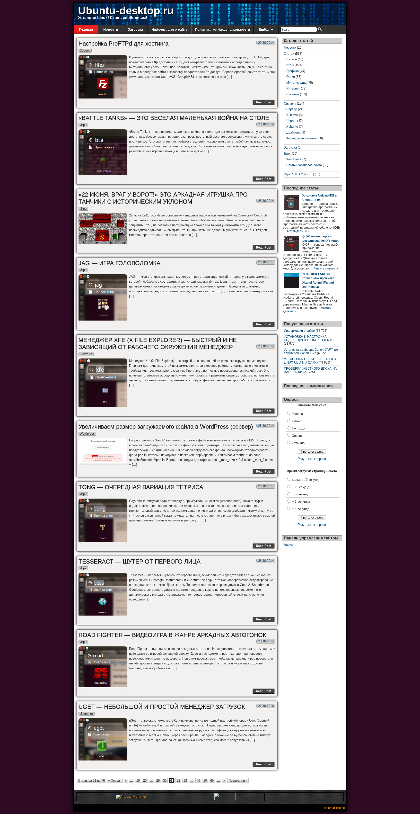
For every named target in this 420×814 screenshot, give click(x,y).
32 (178, 780)
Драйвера (293, 132)
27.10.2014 (266, 706)
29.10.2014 (266, 43)
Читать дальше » (297, 231)
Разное (291, 59)
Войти (288, 545)
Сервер (85, 50)
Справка (290, 103)
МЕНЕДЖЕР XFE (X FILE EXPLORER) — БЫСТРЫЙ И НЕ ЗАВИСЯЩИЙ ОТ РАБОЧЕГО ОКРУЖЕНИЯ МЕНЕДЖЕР (158, 343)
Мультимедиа (296, 82)
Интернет (86, 714)
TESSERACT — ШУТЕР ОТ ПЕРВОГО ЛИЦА (140, 561)
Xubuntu (292, 126)
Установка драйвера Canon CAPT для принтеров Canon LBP (312, 351)
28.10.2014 (266, 124)
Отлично (298, 443)
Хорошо (297, 436)
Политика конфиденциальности (222, 29)
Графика (292, 71)
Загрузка (135, 29)
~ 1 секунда (300, 509)
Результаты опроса (312, 459)
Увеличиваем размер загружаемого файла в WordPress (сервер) (166, 426)
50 (205, 780)
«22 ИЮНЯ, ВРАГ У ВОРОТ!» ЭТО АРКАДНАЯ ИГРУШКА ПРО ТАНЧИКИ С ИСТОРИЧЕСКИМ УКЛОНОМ (163, 198)
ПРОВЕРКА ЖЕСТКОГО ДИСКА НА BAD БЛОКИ (310, 370)
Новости (110, 29)
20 (145, 780)
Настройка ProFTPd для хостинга (123, 43)
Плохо (296, 421)
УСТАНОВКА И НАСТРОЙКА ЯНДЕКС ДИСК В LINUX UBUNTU (308, 338)
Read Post (263, 102)
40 (198, 780)
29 (158, 780)
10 (138, 780)
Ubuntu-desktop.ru (126, 11)
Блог (287, 153)
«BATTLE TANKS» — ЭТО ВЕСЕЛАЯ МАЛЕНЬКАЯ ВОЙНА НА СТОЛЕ (174, 118)
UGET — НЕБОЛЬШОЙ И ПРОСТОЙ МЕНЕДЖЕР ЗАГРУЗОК (162, 706)
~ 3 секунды (301, 501)
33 (185, 780)
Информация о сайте (169, 29)
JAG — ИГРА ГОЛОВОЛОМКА (119, 263)
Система (86, 354)
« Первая (115, 780)
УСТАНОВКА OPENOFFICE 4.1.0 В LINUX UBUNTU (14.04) (310, 360)
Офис (290, 77)
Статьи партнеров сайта (304, 165)
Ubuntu (291, 121)
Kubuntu (292, 115)
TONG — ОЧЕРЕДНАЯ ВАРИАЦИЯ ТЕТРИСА (141, 487)
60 (212, 780)
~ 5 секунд (300, 494)
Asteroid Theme (334, 808)
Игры (83, 125)
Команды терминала (301, 138)
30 (164, 780)
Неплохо (298, 428)
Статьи (289, 53)
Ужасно (297, 414)
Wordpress (87, 433)
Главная (86, 29)
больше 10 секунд (305, 480)
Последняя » (237, 780)
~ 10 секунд (300, 487)
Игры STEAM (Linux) (299, 174)
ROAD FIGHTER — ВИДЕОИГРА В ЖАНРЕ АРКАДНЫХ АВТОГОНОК (172, 635)
